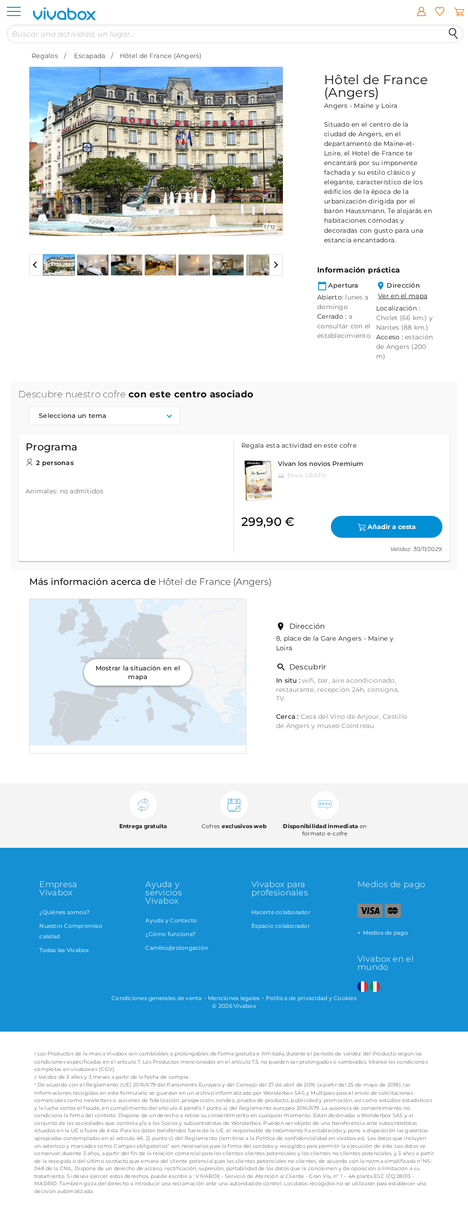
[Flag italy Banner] (375, 987)
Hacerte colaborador (280, 912)
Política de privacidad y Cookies (311, 998)
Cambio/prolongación (176, 947)
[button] (41, 144)
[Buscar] (453, 33)
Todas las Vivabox (64, 950)
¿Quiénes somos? (64, 912)
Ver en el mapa (402, 296)
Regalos (45, 56)
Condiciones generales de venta (157, 998)
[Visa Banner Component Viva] (370, 915)
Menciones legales (234, 998)
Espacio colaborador (280, 925)
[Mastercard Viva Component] (393, 915)
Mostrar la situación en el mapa (138, 672)
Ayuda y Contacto (171, 920)
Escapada (89, 56)
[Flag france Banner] (362, 987)
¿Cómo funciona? (170, 934)
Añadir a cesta (391, 527)
